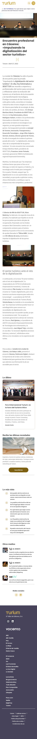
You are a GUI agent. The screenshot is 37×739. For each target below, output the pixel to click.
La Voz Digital (10, 669)
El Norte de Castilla (12, 648)
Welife (8, 700)
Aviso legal (15, 716)
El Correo (9, 643)
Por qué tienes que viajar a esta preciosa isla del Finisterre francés (18, 10)
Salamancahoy (11, 682)
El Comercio (10, 656)
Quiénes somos (21, 713)
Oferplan (9, 693)
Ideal (7, 659)
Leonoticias (10, 677)
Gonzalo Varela (9, 425)
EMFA (22, 716)
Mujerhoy (9, 703)
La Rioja (8, 646)
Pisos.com (9, 698)
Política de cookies (18, 721)
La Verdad (9, 672)
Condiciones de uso (18, 724)
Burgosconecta (11, 680)
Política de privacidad (18, 719)
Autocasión (10, 690)
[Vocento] (13, 630)
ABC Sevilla (9, 638)
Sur (7, 661)
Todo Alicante (10, 685)
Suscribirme (18, 470)
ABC (7, 635)
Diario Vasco (10, 651)
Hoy (7, 641)
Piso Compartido (12, 687)
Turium (5, 64)
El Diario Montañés (12, 667)
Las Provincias (11, 664)
